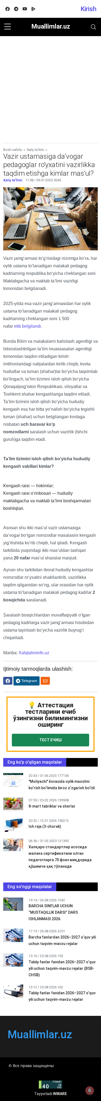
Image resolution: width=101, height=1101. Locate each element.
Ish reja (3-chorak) (45, 826)
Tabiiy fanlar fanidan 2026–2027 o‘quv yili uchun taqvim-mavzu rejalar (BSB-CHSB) (62, 968)
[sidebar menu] (7, 27)
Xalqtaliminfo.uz (34, 652)
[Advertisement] (50, 89)
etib (18, 326)
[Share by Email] (45, 681)
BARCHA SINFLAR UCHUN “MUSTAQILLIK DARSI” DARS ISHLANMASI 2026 (53, 912)
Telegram (28, 680)
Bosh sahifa (12, 149)
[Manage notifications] (89, 1090)
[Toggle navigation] (93, 27)
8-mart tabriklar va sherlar (52, 806)
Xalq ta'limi (35, 149)
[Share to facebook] (7, 681)
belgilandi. (32, 326)
